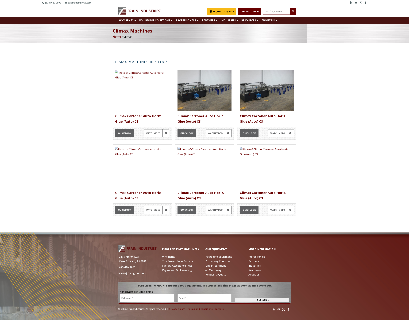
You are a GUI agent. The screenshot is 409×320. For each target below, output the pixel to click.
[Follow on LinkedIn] (351, 2)
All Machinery (213, 270)
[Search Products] (293, 11)
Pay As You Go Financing (177, 270)
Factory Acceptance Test (177, 265)
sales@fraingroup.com (79, 2)
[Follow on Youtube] (356, 2)
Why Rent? (126, 20)
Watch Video (153, 133)
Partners (209, 20)
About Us (268, 20)
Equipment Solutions (155, 20)
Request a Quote (223, 11)
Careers (219, 308)
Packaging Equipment (218, 256)
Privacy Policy (177, 308)
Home (117, 36)
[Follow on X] (360, 2)
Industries (228, 20)
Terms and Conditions (200, 308)
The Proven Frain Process (177, 261)
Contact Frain (250, 11)
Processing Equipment (218, 261)
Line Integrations (215, 265)
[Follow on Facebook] (365, 2)
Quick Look (124, 133)
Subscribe (263, 299)
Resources (248, 20)
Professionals (186, 20)
